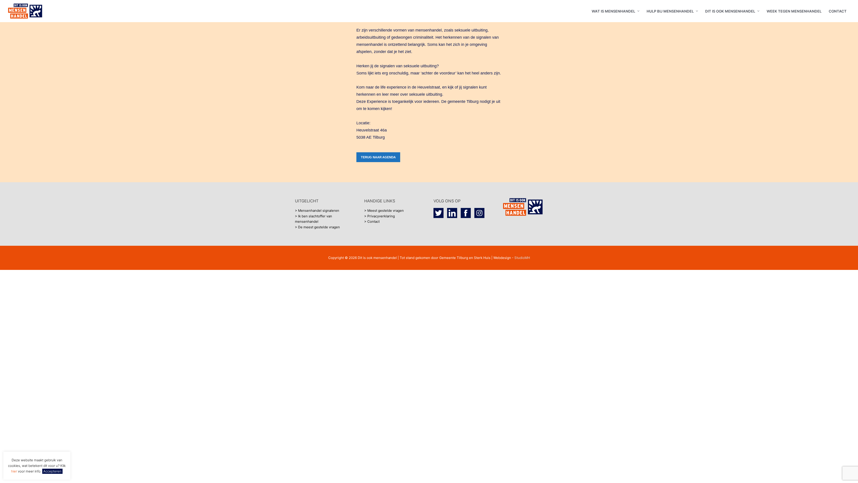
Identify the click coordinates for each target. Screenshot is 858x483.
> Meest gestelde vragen (384, 210)
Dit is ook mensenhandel (730, 11)
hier (14, 471)
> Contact (372, 221)
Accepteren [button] (52, 471)
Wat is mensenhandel (613, 11)
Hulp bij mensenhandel (670, 11)
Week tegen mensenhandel (794, 11)
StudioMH (522, 258)
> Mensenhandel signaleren (317, 210)
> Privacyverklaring (379, 216)
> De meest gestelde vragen (317, 227)
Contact (838, 11)
